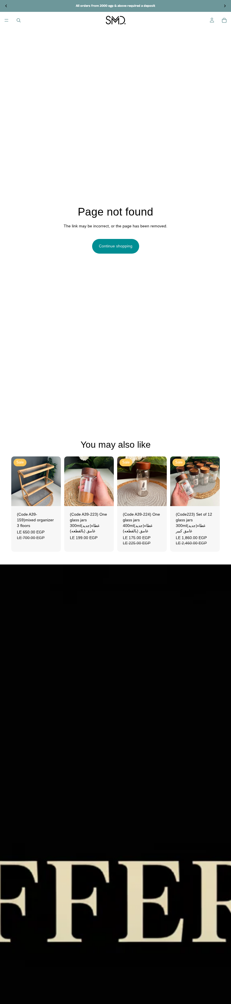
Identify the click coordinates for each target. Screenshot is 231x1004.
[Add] (52, 498)
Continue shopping (115, 246)
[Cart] (224, 20)
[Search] (18, 20)
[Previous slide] (17, 481)
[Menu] (6, 20)
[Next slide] (54, 481)
